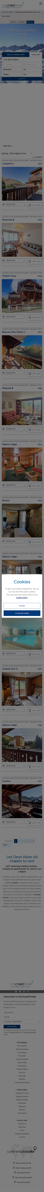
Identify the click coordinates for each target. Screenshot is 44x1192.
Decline (22, 606)
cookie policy (22, 598)
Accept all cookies (22, 613)
